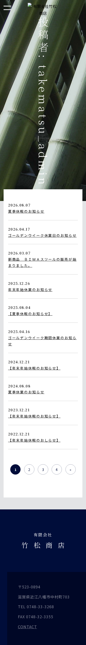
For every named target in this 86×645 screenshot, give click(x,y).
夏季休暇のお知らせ (26, 211)
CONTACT (27, 626)
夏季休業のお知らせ (26, 391)
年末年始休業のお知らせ (30, 289)
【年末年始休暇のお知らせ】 (34, 367)
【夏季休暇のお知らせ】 (30, 313)
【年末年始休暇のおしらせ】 (34, 440)
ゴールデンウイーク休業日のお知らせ (42, 235)
